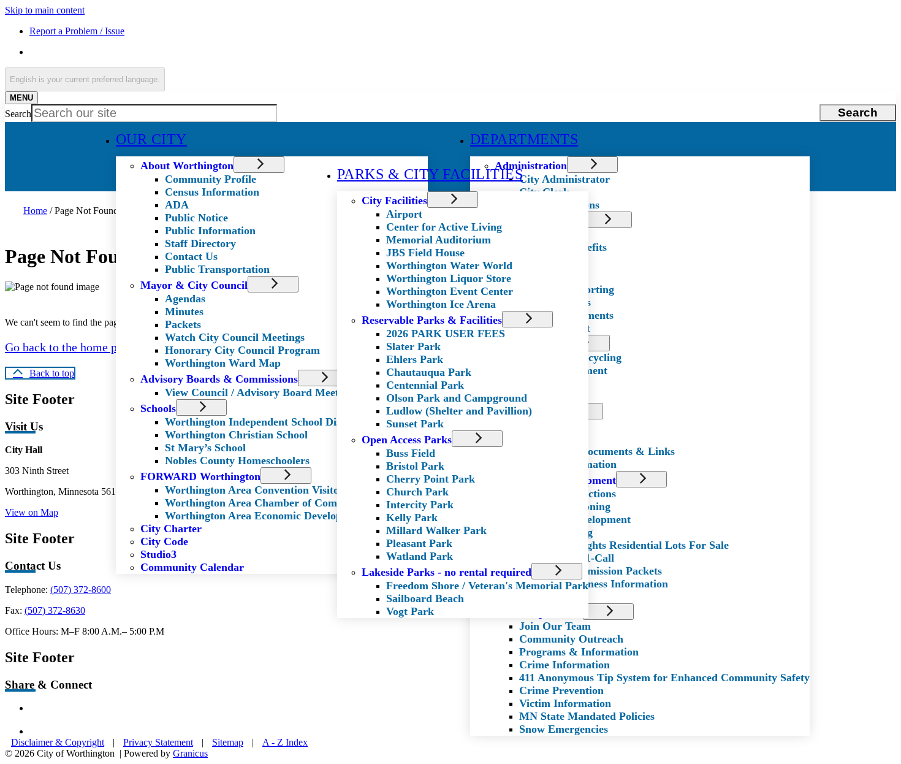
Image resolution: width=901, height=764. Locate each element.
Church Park (417, 492)
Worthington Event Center (449, 291)
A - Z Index (285, 742)
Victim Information (565, 703)
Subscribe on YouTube (95, 731)
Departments (524, 139)
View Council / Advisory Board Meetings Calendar (285, 392)
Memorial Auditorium (438, 240)
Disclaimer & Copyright (57, 742)
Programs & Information (579, 652)
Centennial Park (425, 385)
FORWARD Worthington (200, 476)
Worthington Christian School (236, 435)
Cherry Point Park (430, 479)
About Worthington (187, 165)
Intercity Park (420, 505)
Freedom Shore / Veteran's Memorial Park (487, 585)
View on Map (31, 512)
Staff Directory (200, 243)
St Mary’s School (205, 447)
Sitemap (227, 742)
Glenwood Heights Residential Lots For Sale (624, 545)
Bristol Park (415, 466)
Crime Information (564, 665)
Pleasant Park (419, 543)
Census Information (212, 192)
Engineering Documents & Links (597, 451)
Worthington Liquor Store (448, 278)
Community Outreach (571, 639)
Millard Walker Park (436, 530)
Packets (183, 324)
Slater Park (413, 346)
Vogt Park (410, 611)
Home (35, 210)
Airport (404, 214)
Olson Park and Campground (456, 398)
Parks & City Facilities (430, 174)
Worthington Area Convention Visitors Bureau (275, 490)
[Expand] (214, 139)
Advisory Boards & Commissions (219, 379)
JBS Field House (425, 252)
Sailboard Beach (425, 598)
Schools (158, 408)
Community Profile (210, 179)
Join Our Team (555, 626)
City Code (164, 541)
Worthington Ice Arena (441, 304)
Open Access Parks (407, 440)
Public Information (210, 230)
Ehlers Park (414, 359)
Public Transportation (217, 269)
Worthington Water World (449, 265)
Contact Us (191, 256)
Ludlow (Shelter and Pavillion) (459, 411)
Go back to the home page (69, 347)
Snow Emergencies (563, 729)
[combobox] (85, 79)
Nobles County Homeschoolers (237, 460)
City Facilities (394, 200)
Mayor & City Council (194, 285)
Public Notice (196, 218)
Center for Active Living (444, 227)
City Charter (171, 528)
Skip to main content (45, 10)
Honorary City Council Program (242, 350)
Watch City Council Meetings (235, 337)
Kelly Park (412, 517)
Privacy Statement (158, 742)
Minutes (184, 311)
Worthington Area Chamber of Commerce (265, 503)
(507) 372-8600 (80, 589)
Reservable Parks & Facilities (432, 320)
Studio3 (158, 554)
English (117, 52)
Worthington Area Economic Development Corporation (296, 516)
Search (18, 114)
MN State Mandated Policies (587, 716)
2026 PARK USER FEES (445, 333)
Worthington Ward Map (223, 363)
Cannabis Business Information (593, 584)
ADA (177, 205)
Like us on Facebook (92, 708)
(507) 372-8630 (55, 610)
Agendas (185, 298)
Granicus (190, 753)
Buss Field (410, 453)
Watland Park (419, 556)
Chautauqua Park (428, 372)
